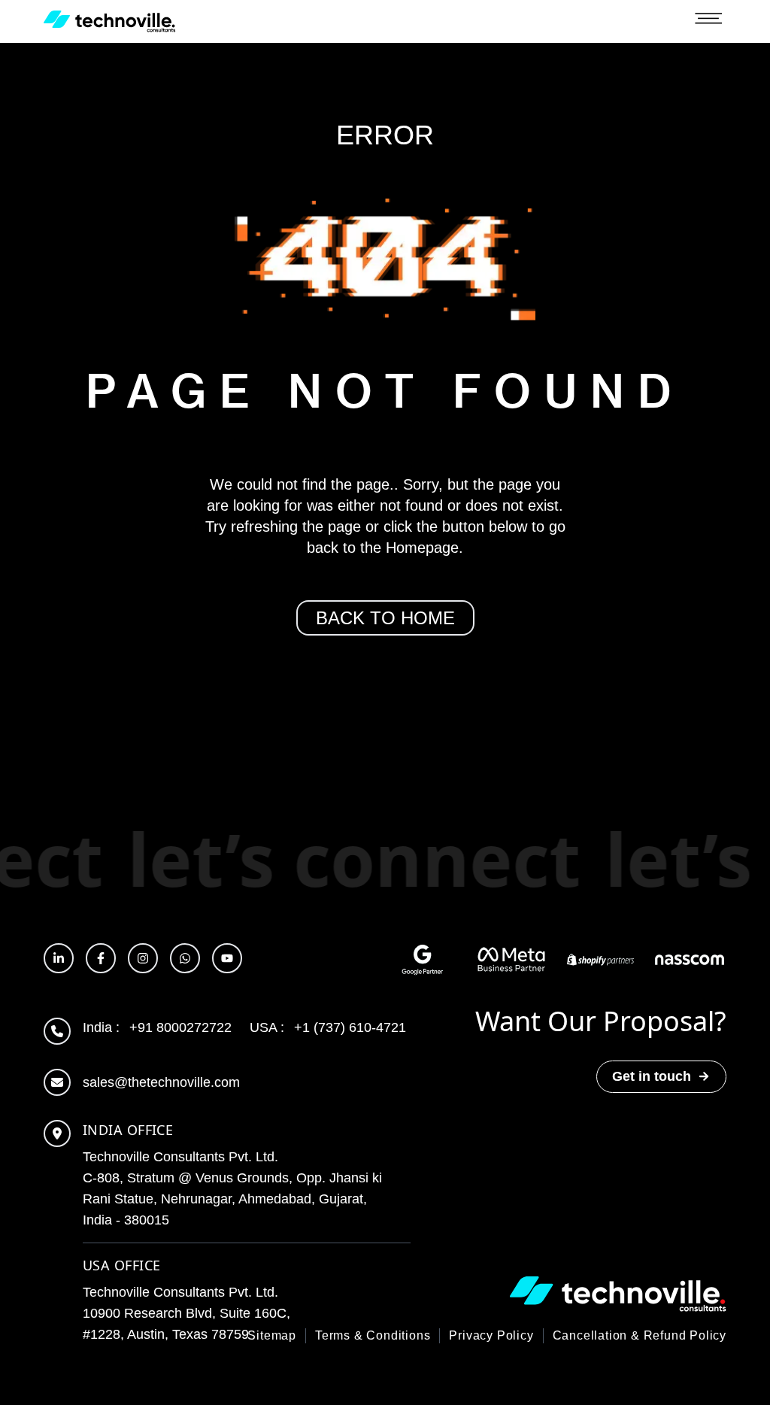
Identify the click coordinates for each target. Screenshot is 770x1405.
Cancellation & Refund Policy (639, 1335)
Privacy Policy (491, 1335)
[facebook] (101, 958)
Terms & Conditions (372, 1335)
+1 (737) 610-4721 (328, 1027)
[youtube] (227, 958)
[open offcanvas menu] (708, 22)
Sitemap (271, 1335)
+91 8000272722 (157, 1027)
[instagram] (143, 958)
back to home (385, 618)
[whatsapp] (185, 958)
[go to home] (110, 21)
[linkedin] (59, 958)
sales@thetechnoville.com (161, 1082)
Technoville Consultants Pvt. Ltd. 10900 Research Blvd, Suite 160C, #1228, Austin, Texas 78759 (186, 1313)
